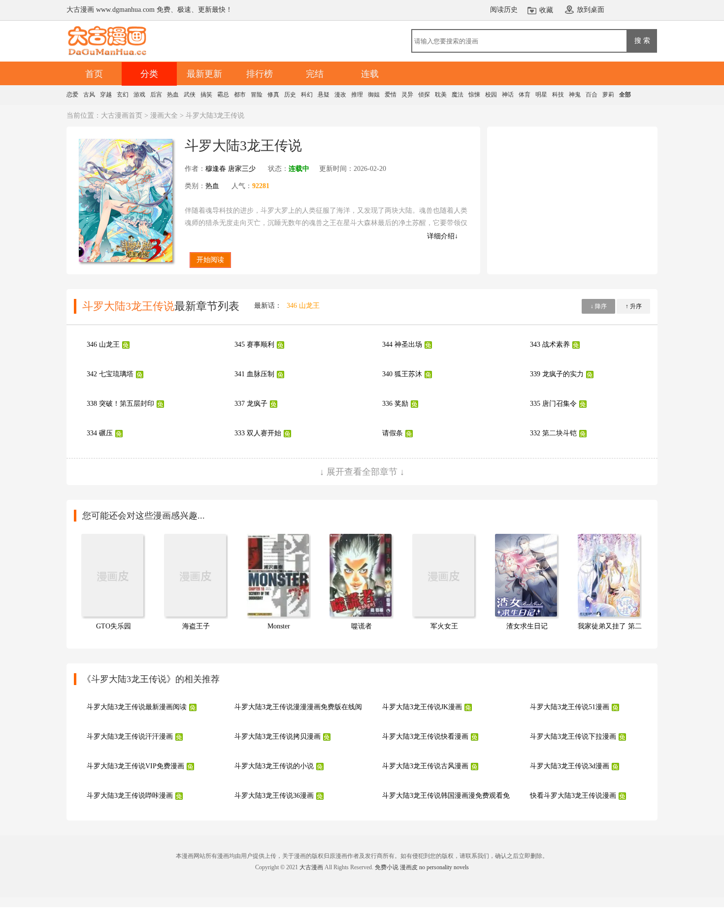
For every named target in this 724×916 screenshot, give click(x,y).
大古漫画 (311, 867)
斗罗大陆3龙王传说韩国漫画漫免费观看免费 (449, 795)
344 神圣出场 (402, 344)
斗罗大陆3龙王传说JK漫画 (422, 707)
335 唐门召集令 (553, 403)
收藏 (546, 10)
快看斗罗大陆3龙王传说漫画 (573, 795)
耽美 (441, 94)
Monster (278, 626)
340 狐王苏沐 (402, 374)
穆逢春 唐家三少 (230, 168)
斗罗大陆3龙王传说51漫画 (569, 707)
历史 (290, 94)
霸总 (223, 94)
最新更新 (204, 74)
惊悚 (474, 94)
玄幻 (123, 94)
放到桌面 (590, 9)
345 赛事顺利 (254, 344)
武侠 (190, 94)
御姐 (374, 94)
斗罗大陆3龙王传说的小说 (274, 766)
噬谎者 (361, 626)
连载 (370, 74)
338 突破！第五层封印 (120, 403)
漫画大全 (164, 115)
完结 (315, 74)
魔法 (457, 94)
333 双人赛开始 (257, 433)
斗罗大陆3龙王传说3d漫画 (569, 766)
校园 (491, 94)
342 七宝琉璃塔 (110, 374)
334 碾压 (100, 433)
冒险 (257, 94)
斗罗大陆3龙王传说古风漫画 (425, 766)
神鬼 (575, 94)
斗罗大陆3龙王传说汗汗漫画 (130, 736)
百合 (591, 94)
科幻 (307, 94)
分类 (149, 74)
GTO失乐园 (113, 626)
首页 (94, 74)
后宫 (156, 94)
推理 (357, 94)
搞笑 (206, 94)
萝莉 (608, 94)
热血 (173, 94)
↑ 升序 (633, 306)
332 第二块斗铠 (553, 433)
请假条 (392, 433)
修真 (273, 94)
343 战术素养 (550, 344)
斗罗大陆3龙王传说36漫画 (274, 795)
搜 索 (642, 40)
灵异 (407, 94)
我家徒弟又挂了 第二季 (613, 626)
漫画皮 (409, 867)
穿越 (106, 94)
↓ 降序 (599, 306)
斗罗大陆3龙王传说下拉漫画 (573, 736)
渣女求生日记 (527, 626)
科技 (558, 94)
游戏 (139, 94)
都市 (240, 94)
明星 (541, 94)
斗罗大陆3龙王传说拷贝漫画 (277, 736)
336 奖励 (395, 403)
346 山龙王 (303, 305)
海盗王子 (196, 626)
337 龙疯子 (250, 403)
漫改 (340, 94)
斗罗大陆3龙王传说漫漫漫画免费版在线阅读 (301, 707)
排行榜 (259, 74)
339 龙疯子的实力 (557, 374)
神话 (508, 94)
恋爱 (72, 94)
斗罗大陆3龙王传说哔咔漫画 (130, 795)
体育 (524, 94)
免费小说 (386, 867)
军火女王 (444, 626)
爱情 (390, 94)
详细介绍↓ (442, 236)
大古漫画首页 (121, 115)
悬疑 (323, 94)
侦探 (424, 94)
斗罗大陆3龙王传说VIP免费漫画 (135, 766)
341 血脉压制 (254, 374)
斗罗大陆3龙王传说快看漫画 (425, 736)
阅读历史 (504, 9)
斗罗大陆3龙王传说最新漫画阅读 (137, 707)
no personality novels (444, 867)
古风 (89, 94)
